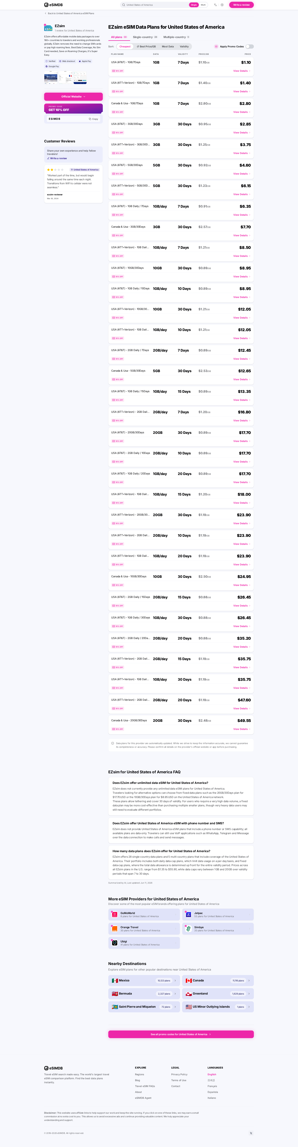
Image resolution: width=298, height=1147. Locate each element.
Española (213, 1091)
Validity (184, 46)
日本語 (211, 1080)
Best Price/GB (148, 46)
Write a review (241, 4)
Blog (137, 1080)
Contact (175, 1086)
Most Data (168, 46)
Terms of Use (178, 1080)
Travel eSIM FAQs (145, 1086)
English (212, 1074)
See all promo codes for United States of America (179, 1034)
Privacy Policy (179, 1074)
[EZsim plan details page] (65, 77)
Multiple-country (176, 37)
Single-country (145, 37)
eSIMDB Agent (143, 1097)
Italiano (212, 1097)
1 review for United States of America (74, 30)
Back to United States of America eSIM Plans (71, 13)
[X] (251, 1133)
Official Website (71, 96)
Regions (139, 1074)
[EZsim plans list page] (80, 77)
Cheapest (125, 46)
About (138, 1091)
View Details (240, 70)
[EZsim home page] (50, 77)
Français (212, 1086)
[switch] (250, 46)
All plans (118, 37)
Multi (203, 5)
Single (194, 5)
